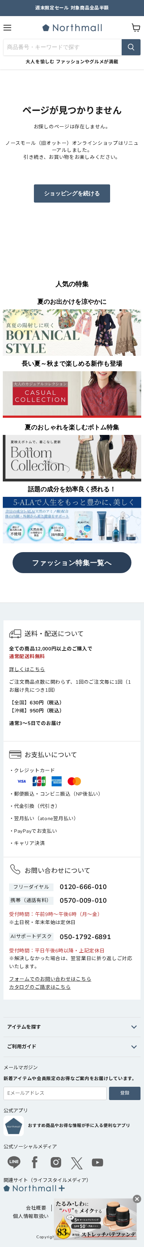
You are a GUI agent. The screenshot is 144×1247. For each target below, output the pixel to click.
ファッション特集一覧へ (72, 562)
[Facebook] (34, 1163)
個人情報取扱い (31, 1216)
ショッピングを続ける (72, 193)
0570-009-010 (83, 900)
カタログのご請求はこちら (40, 987)
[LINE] (13, 1163)
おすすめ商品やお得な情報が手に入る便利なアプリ (79, 1125)
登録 (124, 1093)
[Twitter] (76, 1163)
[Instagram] (55, 1163)
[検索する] (131, 47)
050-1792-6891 (85, 937)
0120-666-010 (83, 887)
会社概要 (36, 1208)
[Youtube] (97, 1163)
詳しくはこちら (27, 669)
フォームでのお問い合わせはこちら (50, 979)
